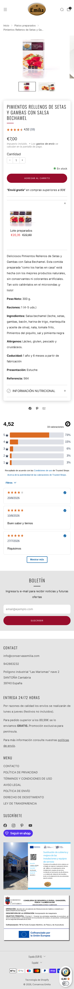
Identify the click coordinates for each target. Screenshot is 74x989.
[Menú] (5, 9)
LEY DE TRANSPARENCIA (20, 803)
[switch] (65, 983)
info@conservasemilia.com (21, 656)
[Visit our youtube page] (30, 825)
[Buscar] (62, 9)
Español (35, 962)
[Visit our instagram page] (13, 825)
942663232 (11, 664)
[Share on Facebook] (30, 408)
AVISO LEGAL (12, 785)
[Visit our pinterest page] (22, 825)
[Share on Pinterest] (37, 408)
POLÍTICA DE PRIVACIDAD (20, 772)
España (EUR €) (35, 956)
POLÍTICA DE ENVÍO (16, 791)
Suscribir (37, 620)
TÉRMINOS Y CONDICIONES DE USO (27, 778)
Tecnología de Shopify (37, 980)
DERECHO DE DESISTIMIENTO (23, 797)
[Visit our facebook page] (5, 825)
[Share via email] (44, 408)
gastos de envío (45, 143)
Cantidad (14, 154)
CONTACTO (11, 766)
